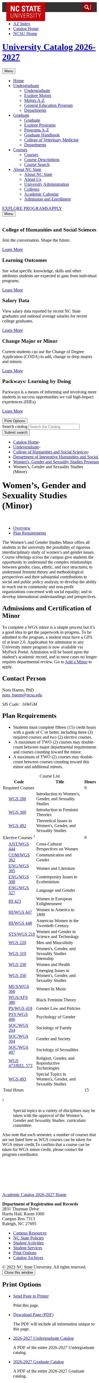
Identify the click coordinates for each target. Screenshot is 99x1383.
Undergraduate (26, 85)
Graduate (21, 115)
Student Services (27, 1247)
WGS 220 (17, 942)
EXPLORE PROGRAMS (25, 208)
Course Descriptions (41, 159)
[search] (88, 7)
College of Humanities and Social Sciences (50, 452)
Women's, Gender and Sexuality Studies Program (56, 461)
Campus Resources (29, 1233)
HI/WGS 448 (20, 923)
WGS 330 (17, 964)
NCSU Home (25, 33)
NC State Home (27, 7)
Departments (35, 110)
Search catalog (15, 426)
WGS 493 (17, 1079)
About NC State (27, 169)
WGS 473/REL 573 (20, 1063)
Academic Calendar (41, 194)
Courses (20, 149)
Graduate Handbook (42, 135)
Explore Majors (37, 95)
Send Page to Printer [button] (31, 1296)
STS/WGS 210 (22, 934)
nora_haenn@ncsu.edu (22, 695)
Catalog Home (25, 28)
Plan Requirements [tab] (29, 533)
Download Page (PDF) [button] (33, 1314)
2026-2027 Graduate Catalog (38, 1361)
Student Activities (28, 1243)
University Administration (46, 184)
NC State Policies (28, 1238)
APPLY (55, 208)
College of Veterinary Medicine (51, 140)
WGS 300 (17, 812)
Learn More (12, 249)
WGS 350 (17, 975)
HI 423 (15, 901)
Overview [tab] (22, 528)
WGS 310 (17, 953)
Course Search (37, 164)
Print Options (14, 421)
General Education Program (48, 105)
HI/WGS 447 (20, 912)
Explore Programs (40, 125)
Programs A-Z (36, 130)
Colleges (31, 189)
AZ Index (21, 23)
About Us (32, 179)
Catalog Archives (28, 1257)
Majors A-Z (34, 100)
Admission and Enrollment (47, 199)
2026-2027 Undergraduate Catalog (43, 1338)
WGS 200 (17, 798)
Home (18, 80)
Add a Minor (76, 661)
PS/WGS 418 (20, 1008)
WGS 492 (17, 825)
